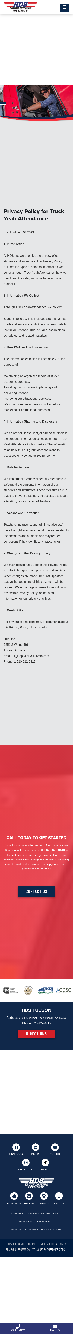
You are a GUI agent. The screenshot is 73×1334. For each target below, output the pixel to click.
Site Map (57, 1230)
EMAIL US (29, 1203)
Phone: (27, 1023)
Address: (12, 1017)
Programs (33, 1213)
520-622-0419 (41, 1023)
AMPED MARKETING (56, 1250)
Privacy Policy (27, 1222)
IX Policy (46, 1230)
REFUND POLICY (45, 1222)
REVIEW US (14, 1203)
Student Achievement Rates (24, 1230)
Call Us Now (18, 1330)
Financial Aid (18, 1213)
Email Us (55, 1330)
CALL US (59, 1203)
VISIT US (44, 1203)
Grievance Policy (50, 1213)
